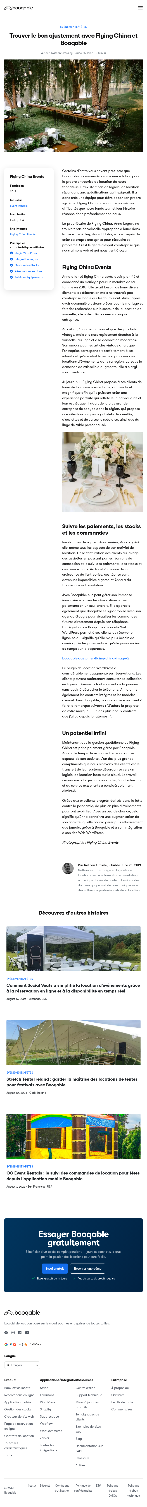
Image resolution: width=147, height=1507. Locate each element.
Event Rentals (18, 205)
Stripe (44, 1388)
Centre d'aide (85, 1388)
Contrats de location (19, 1436)
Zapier (44, 1438)
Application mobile (17, 1402)
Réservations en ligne (19, 1395)
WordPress (47, 1402)
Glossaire (82, 1458)
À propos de (120, 1388)
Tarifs (8, 1455)
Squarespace (49, 1416)
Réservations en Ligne (28, 271)
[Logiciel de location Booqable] (18, 7)
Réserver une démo (87, 1268)
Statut (32, 1485)
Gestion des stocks (17, 1409)
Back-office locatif (17, 1388)
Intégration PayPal (26, 259)
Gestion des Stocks (27, 265)
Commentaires (121, 1409)
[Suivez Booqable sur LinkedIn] (20, 1333)
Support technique (89, 1395)
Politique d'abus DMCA (112, 1490)
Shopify (45, 1409)
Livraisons (47, 1395)
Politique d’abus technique (133, 1490)
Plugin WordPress (26, 253)
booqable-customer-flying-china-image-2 (95, 658)
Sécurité (45, 1485)
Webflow (46, 1423)
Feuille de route (122, 1402)
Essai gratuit (55, 1268)
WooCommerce (51, 1431)
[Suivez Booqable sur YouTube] (27, 1333)
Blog (79, 1439)
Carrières (117, 1395)
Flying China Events (22, 234)
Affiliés (80, 1465)
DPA (98, 1485)
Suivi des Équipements (29, 277)
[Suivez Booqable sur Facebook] (6, 1333)
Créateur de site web (19, 1416)
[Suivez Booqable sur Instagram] (13, 1333)
